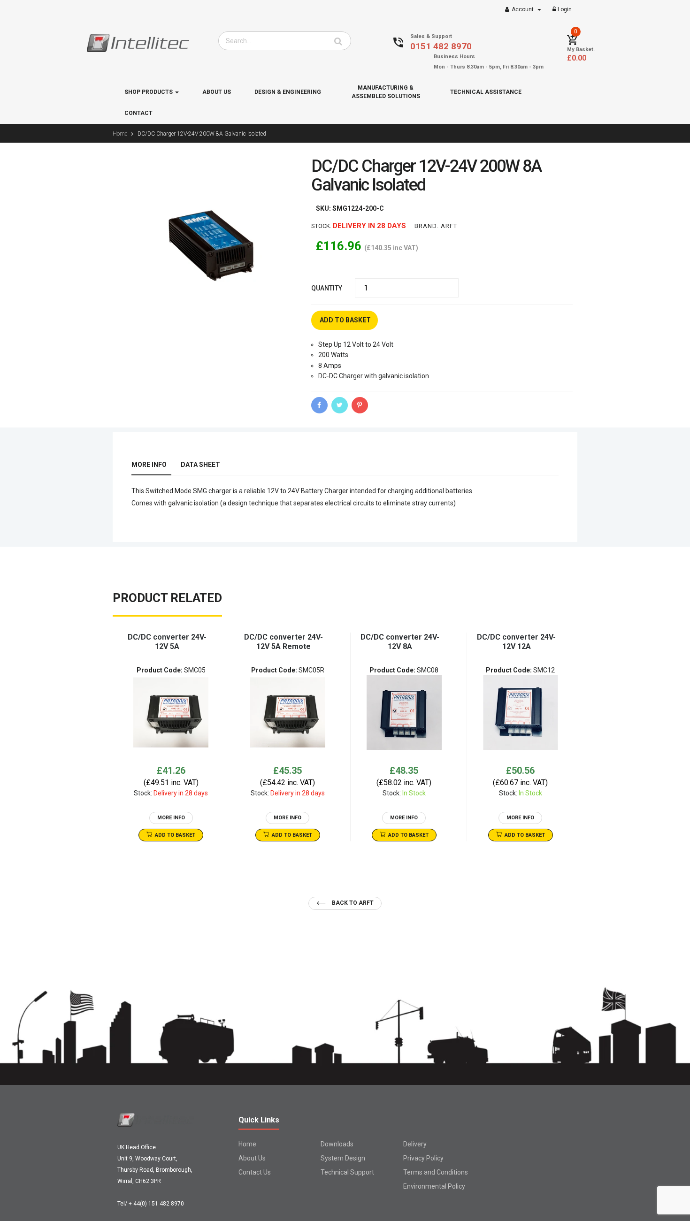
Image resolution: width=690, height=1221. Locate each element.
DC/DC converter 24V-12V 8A (399, 642)
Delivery (415, 1144)
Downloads (337, 1144)
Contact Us (254, 1172)
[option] (171, 737)
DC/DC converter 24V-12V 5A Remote (283, 642)
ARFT (449, 225)
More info (149, 464)
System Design (343, 1158)
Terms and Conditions (435, 1172)
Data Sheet (200, 464)
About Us (252, 1158)
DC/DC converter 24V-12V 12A (516, 642)
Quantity (326, 288)
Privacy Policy (423, 1158)
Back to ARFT (352, 903)
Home (247, 1144)
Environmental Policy (434, 1186)
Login (564, 9)
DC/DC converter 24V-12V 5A (167, 642)
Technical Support (347, 1172)
